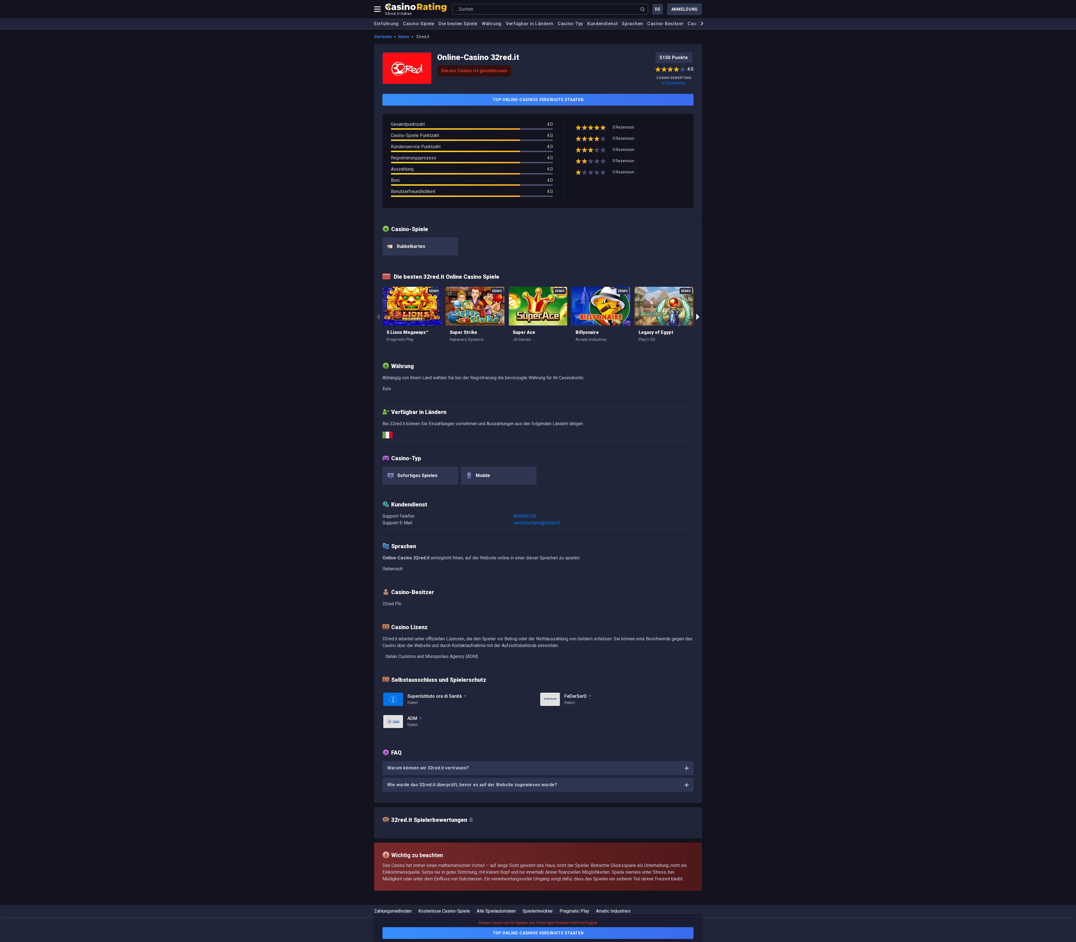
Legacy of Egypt (656, 332)
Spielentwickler (538, 911)
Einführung (386, 23)
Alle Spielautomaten (496, 911)
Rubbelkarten (410, 246)
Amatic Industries (613, 911)
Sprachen (632, 23)
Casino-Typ (570, 23)
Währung (492, 23)
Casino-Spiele (418, 23)
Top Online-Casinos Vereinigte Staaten (538, 99)
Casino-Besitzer (665, 23)
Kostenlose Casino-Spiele (444, 911)
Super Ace (524, 332)
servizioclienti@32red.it (536, 522)
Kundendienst (602, 23)
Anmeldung (684, 9)
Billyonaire (587, 332)
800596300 (524, 516)
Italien (403, 36)
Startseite (383, 36)
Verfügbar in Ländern (529, 23)
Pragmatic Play (574, 911)
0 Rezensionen (674, 83)
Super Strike (463, 332)
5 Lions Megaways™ (407, 332)
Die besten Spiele (458, 23)
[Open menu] (377, 9)
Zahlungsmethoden (393, 911)
